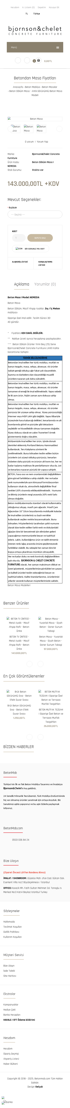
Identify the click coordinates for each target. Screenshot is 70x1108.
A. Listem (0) (28, 7)
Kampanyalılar (10, 1004)
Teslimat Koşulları (12, 926)
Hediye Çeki (9, 1009)
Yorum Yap (42, 141)
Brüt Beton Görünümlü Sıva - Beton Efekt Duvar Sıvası (19, 709)
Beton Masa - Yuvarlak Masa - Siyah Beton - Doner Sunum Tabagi (51, 640)
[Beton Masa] (35, 119)
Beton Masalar (49, 87)
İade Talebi (9, 970)
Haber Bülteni (10, 1064)
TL (26, 13)
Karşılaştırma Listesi (45, 263)
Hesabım (15, 7)
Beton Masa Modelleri (19, 585)
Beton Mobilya (32, 87)
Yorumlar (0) (45, 284)
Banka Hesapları (11, 1014)
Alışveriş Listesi (20, 262)
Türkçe (36, 13)
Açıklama (21, 284)
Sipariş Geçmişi (11, 1053)
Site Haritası (9, 976)
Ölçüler (13, 207)
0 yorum (29, 141)
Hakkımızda (9, 921)
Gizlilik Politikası (11, 932)
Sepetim (42, 7)
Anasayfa (18, 87)
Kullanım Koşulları (12, 937)
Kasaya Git (54, 7)
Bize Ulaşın (8, 965)
